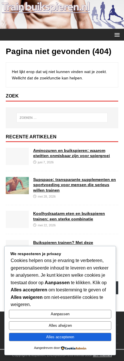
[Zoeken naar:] (62, 118)
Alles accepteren (60, 337)
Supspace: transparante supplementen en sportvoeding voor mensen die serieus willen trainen (74, 184)
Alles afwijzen (60, 325)
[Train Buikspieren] (62, 25)
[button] (116, 34)
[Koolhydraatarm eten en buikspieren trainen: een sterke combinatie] (17, 225)
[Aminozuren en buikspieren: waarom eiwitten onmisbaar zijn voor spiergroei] (17, 162)
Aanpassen (60, 314)
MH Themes (102, 355)
